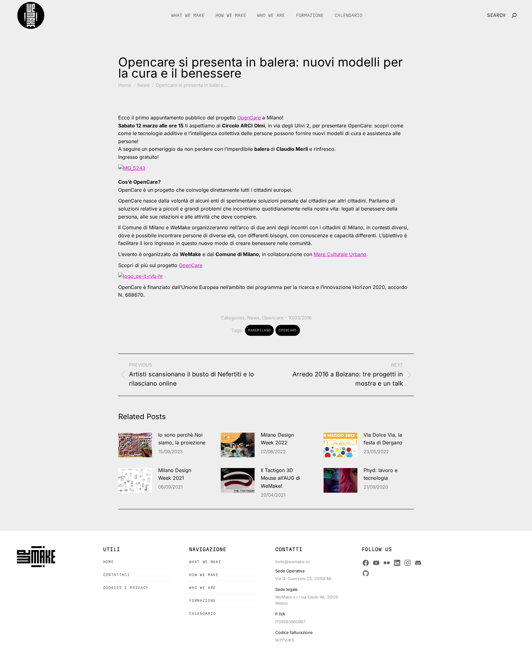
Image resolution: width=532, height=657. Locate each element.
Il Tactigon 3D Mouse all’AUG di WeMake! (280, 478)
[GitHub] (365, 573)
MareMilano (259, 330)
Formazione (202, 601)
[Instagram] (407, 563)
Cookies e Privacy (125, 588)
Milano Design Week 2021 (174, 474)
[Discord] (418, 563)
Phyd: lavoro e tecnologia (380, 474)
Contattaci (116, 575)
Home (108, 562)
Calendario (202, 613)
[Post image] (135, 445)
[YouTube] (376, 563)
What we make (205, 562)
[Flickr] (386, 563)
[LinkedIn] (397, 563)
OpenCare (249, 117)
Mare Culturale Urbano (340, 254)
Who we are (202, 588)
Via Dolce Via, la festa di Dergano (383, 439)
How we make (203, 575)
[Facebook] (365, 563)
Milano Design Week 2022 (277, 439)
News (253, 318)
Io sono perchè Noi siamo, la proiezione (181, 439)
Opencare (273, 318)
